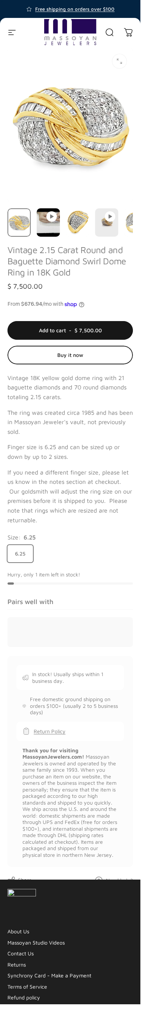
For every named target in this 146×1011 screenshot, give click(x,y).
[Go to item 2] (48, 222)
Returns (16, 964)
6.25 (20, 553)
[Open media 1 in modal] (119, 61)
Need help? (119, 880)
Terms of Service (27, 986)
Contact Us (20, 953)
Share (25, 880)
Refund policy (23, 997)
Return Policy (50, 731)
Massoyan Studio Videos (36, 942)
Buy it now (70, 355)
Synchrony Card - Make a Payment (49, 975)
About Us (18, 931)
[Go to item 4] (106, 222)
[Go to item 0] (19, 222)
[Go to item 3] (77, 222)
